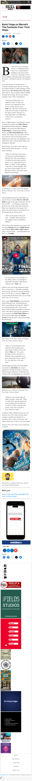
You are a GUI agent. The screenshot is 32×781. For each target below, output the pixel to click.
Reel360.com (4, 775)
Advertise (16, 759)
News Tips (16, 770)
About (16, 755)
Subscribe (16, 763)
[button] (3, 8)
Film (5, 17)
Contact (16, 766)
